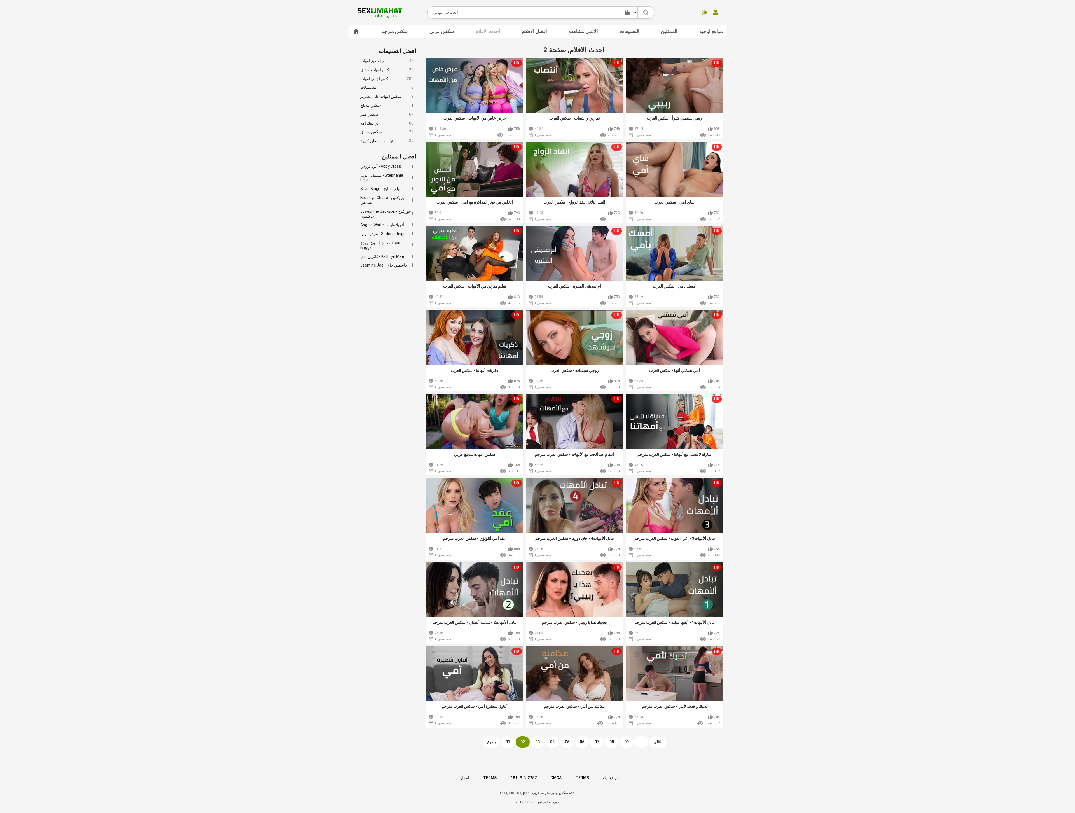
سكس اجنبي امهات (386, 78)
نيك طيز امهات (386, 61)
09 (626, 742)
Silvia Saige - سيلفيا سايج (386, 188)
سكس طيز (386, 114)
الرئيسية (356, 31)
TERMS (490, 777)
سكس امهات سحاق (386, 69)
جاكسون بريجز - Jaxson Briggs (386, 245)
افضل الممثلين (399, 156)
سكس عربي (441, 31)
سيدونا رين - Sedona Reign (386, 234)
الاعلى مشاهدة (583, 31)
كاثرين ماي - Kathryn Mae (386, 256)
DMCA (556, 777)
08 (611, 742)
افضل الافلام (534, 31)
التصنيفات (629, 31)
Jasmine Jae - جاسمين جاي (386, 265)
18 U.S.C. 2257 (524, 777)
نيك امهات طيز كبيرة (386, 141)
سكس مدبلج (386, 105)
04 (552, 742)
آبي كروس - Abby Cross (386, 166)
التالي (657, 742)
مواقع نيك (611, 777)
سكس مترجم (394, 31)
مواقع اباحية (711, 31)
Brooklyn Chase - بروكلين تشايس (386, 200)
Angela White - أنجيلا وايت (386, 225)
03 (537, 742)
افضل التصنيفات (397, 51)
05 (567, 742)
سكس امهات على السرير (386, 96)
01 (508, 742)
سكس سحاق (386, 132)
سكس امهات (542, 802)
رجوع (491, 742)
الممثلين (669, 31)
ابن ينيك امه (386, 123)
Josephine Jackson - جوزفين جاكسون (386, 213)
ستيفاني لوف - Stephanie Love (386, 177)
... (641, 742)
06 (582, 742)
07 (597, 742)
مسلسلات (386, 87)
